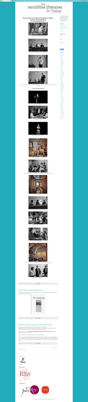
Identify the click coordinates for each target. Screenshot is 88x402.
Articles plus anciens (54, 347)
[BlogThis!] (36, 283)
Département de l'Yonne (63, 27)
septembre (61, 55)
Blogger (54, 399)
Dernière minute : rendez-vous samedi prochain (35, 324)
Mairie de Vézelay (62, 26)
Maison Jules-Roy (62, 25)
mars (60, 58)
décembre (61, 72)
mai (60, 67)
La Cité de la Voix (62, 30)
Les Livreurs (20, 338)
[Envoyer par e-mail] (35, 283)
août (60, 56)
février (61, 83)
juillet (61, 64)
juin (60, 57)
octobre (61, 53)
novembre (61, 73)
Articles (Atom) (24, 349)
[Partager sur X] (37, 283)
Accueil (35, 347)
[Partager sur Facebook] (38, 283)
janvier (61, 61)
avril (60, 68)
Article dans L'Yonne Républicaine (30, 290)
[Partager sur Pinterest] (39, 283)
